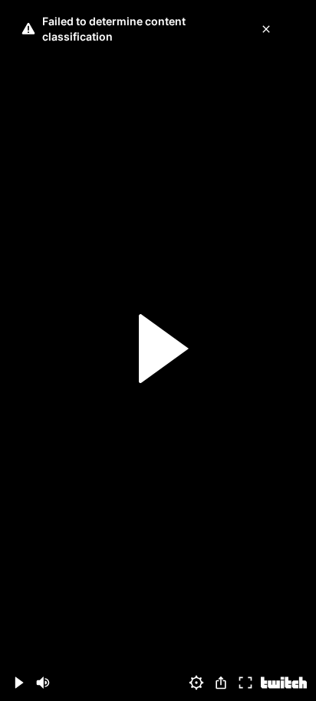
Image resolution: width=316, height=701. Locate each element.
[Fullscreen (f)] (245, 682)
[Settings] (196, 682)
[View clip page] (284, 682)
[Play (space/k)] (18, 682)
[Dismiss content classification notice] (266, 29)
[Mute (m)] (43, 682)
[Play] (158, 350)
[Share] (221, 682)
